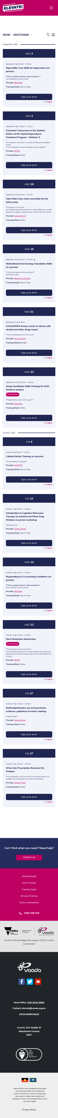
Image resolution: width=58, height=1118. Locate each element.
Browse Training (29, 896)
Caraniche (18, 403)
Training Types (29, 889)
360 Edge (18, 82)
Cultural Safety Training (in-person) (25, 456)
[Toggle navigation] (51, 8)
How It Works (29, 882)
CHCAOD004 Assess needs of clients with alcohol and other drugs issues (28, 328)
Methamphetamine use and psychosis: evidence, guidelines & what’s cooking (26, 709)
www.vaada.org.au (29, 1014)
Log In (49, 101)
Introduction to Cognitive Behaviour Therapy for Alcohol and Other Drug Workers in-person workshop (25, 517)
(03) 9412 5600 (35, 1002)
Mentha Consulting (22, 278)
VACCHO (18, 465)
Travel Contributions (29, 902)
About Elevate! (29, 876)
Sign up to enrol (29, 96)
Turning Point (20, 216)
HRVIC (17, 151)
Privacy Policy (29, 1109)
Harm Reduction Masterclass (21, 639)
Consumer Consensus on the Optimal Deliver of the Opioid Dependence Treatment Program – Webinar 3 (25, 134)
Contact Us (29, 857)
